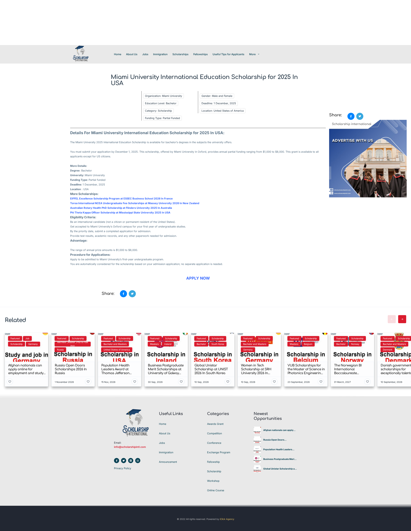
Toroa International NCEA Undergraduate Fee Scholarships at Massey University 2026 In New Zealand (134, 203)
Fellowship (213, 461)
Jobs (145, 54)
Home (117, 54)
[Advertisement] (96, 22)
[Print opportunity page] (332, 95)
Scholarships (180, 54)
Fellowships (200, 54)
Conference (214, 442)
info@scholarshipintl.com (130, 446)
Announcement (168, 461)
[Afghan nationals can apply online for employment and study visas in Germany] (257, 430)
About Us (131, 54)
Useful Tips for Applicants (228, 54)
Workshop (213, 480)
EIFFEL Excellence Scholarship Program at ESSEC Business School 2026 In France (121, 198)
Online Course (215, 490)
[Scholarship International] (80, 54)
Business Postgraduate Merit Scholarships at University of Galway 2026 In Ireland (279, 459)
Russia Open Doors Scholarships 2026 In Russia (279, 440)
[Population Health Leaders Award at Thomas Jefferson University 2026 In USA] (257, 449)
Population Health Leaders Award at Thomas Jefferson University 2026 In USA (278, 449)
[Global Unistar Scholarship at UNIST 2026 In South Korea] (257, 468)
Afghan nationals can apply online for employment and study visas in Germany (278, 430)
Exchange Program (218, 452)
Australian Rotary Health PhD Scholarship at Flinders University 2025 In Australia (121, 207)
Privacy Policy (122, 468)
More (252, 54)
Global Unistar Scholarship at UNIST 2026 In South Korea (279, 469)
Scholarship (214, 471)
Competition (214, 433)
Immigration (160, 54)
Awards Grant (215, 423)
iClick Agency (227, 519)
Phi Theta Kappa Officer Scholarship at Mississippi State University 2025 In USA (120, 212)
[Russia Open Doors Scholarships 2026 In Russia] (257, 439)
